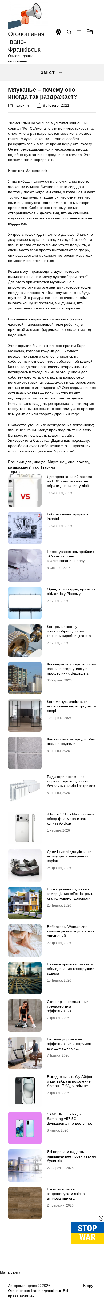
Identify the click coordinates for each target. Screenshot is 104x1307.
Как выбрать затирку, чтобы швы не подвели (71, 741)
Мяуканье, (57, 462)
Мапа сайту (10, 1272)
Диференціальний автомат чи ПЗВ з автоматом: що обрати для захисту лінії (70, 481)
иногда (40, 462)
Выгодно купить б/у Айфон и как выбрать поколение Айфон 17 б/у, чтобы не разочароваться (70, 1083)
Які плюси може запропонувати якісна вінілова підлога (66, 1193)
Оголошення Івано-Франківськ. (35, 1291)
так (35, 467)
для (28, 462)
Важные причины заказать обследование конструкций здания (70, 968)
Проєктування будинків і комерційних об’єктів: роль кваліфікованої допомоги (70, 893)
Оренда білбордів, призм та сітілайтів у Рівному (71, 591)
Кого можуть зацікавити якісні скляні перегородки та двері (71, 706)
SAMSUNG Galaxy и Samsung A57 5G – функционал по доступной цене (70, 1121)
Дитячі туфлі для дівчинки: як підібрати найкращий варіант (70, 856)
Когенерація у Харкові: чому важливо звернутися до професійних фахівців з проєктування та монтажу (71, 671)
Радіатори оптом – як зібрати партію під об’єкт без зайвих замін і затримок (71, 781)
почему (83, 462)
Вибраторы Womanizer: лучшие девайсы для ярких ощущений (70, 931)
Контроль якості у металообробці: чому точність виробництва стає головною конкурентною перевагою (70, 635)
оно (71, 462)
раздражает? (19, 467)
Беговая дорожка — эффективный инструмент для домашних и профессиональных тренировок (70, 1048)
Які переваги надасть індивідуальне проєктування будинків (71, 1156)
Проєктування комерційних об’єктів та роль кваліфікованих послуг (70, 556)
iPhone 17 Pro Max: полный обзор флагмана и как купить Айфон (71, 818)
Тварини (21, 105)
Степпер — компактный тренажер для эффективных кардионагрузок (68, 1008)
